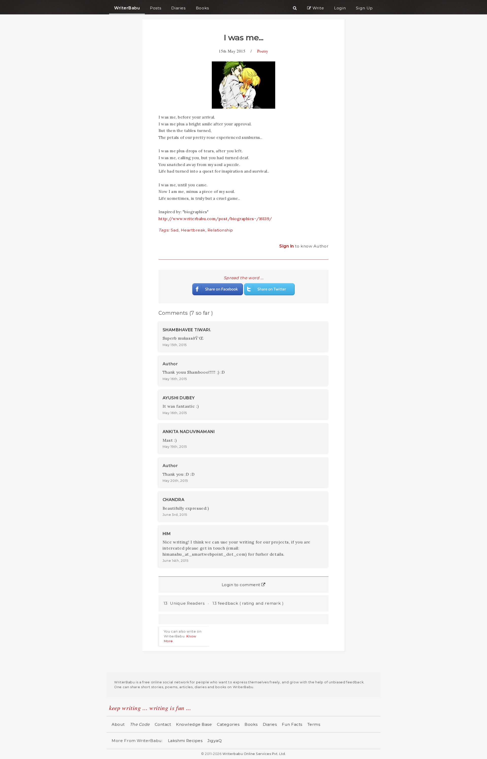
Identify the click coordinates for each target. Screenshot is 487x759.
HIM (167, 533)
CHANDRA (174, 499)
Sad (175, 230)
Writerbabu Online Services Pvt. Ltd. (254, 754)
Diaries (270, 724)
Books (251, 724)
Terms (313, 724)
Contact (163, 724)
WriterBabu (127, 8)
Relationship (220, 230)
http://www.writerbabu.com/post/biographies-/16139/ (215, 218)
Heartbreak (193, 230)
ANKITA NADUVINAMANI (189, 431)
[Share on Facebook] (217, 289)
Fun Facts (292, 724)
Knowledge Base (194, 724)
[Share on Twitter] (269, 289)
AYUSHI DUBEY (179, 397)
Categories (228, 724)
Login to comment (242, 584)
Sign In (287, 246)
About (118, 724)
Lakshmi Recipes (185, 740)
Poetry (262, 51)
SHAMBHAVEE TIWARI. (187, 329)
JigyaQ (214, 740)
